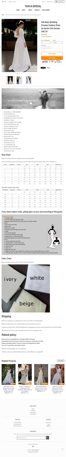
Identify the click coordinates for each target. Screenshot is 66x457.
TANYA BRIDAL (33, 6)
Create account (50, 1)
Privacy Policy (17, 422)
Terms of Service (17, 426)
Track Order (33, 414)
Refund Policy (17, 424)
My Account (48, 422)
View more (60, 360)
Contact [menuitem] (37, 10)
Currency (11, 1)
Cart (60, 1)
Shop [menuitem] (23, 10)
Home (3, 14)
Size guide (46, 40)
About (33, 409)
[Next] (38, 47)
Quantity (43, 45)
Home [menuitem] (18, 10)
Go (47, 437)
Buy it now (52, 58)
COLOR (54, 40)
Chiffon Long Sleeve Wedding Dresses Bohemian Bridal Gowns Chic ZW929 (25, 389)
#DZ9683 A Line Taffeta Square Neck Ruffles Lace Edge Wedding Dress (8, 389)
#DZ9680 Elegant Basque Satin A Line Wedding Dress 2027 (41, 388)
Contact (33, 410)
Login (48, 424)
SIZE (45, 40)
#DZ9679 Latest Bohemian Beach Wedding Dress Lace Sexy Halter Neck (57, 389)
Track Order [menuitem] (46, 10)
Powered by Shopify (33, 452)
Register (48, 426)
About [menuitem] (30, 10)
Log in (43, 1)
